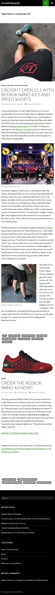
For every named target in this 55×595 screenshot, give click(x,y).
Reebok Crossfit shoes (12, 482)
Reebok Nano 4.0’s (35, 123)
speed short (37, 339)
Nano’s (4, 200)
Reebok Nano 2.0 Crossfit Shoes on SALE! (18, 532)
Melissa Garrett (7, 580)
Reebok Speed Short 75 (20, 126)
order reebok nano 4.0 (27, 479)
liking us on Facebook (35, 448)
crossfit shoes (9, 479)
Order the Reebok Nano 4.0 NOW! (21, 385)
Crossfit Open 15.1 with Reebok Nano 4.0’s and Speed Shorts (27, 94)
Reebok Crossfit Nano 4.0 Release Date (32, 580)
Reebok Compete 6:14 (25, 129)
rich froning (24, 339)
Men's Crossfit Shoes (10, 85)
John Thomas (21, 392)
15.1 (4, 335)
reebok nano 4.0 (9, 339)
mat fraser (42, 335)
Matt (21, 104)
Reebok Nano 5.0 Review (11, 514)
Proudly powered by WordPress (12, 592)
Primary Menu (52, 3)
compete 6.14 (14, 335)
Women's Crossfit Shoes (11, 563)
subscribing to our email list (13, 448)
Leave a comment (34, 104)
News (3, 378)
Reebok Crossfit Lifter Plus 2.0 (13, 523)
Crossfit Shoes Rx (10, 3)
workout (7, 342)
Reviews (24, 85)
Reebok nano (30, 482)
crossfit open (28, 335)
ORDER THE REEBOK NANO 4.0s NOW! (19, 433)
